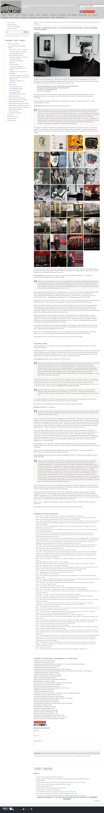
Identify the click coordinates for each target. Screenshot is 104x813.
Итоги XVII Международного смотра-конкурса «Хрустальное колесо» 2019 (56, 791)
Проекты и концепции (13, 43)
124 (67, 797)
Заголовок (36, 735)
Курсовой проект (11, 118)
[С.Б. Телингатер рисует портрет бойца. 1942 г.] (42, 200)
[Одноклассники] (37, 725)
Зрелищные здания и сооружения (19, 57)
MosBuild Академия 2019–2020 (44, 786)
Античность (24, 17)
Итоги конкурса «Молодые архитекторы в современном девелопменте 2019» (57, 793)
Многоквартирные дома (16, 88)
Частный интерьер (14, 111)
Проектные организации (13, 26)
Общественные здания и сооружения (19, 49)
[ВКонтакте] (35, 725)
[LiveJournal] (44, 725)
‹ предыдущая (48, 797)
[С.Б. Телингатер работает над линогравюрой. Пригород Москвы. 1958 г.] (59, 200)
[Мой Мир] (39, 725)
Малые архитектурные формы (17, 97)
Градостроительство (14, 96)
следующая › (93, 797)
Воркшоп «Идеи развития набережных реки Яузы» (49, 777)
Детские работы (11, 120)
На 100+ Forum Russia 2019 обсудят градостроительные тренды (53, 784)
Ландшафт (5, 17)
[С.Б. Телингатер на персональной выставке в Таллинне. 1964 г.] (75, 200)
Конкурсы (10, 15)
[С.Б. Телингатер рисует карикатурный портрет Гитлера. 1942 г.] (92, 183)
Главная (36, 22)
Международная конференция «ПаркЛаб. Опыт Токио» (51, 788)
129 (85, 797)
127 (78, 797)
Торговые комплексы (15, 59)
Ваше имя (36, 730)
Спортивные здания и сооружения (19, 75)
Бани (90, 15)
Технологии (24, 15)
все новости (97, 800)
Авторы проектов (11, 24)
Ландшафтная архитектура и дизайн (18, 103)
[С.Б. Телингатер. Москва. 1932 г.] (42, 183)
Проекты (31, 15)
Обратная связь (60, 17)
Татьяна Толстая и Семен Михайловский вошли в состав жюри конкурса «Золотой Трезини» (61, 795)
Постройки (10, 115)
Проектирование (72, 15)
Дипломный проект (12, 116)
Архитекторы (53, 15)
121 (57, 797)
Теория (11, 17)
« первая (40, 797)
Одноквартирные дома (16, 86)
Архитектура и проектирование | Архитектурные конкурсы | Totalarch (48, 6)
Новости (17, 15)
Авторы (38, 15)
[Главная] (11, 7)
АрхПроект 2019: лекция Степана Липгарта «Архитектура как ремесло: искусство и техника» (61, 782)
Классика (41, 17)
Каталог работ (11, 22)
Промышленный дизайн (15, 112)
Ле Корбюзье (62, 15)
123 (64, 797)
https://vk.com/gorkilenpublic (44, 91)
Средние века (33, 17)
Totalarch (4, 15)
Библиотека (45, 15)
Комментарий (38, 741)
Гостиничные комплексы (16, 66)
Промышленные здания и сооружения (19, 107)
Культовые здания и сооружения (18, 51)
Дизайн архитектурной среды (16, 101)
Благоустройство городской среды (18, 99)
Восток (47, 17)
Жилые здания (83, 15)
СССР (52, 17)
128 (81, 797)
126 (74, 797)
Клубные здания (14, 64)
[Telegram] (46, 725)
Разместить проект (12, 28)
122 (61, 797)
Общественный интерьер (15, 109)
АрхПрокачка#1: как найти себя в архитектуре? (48, 789)
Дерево (95, 15)
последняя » (67, 799)
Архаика (17, 17)
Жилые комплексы (15, 90)
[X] (41, 725)
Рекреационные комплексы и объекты (19, 105)
